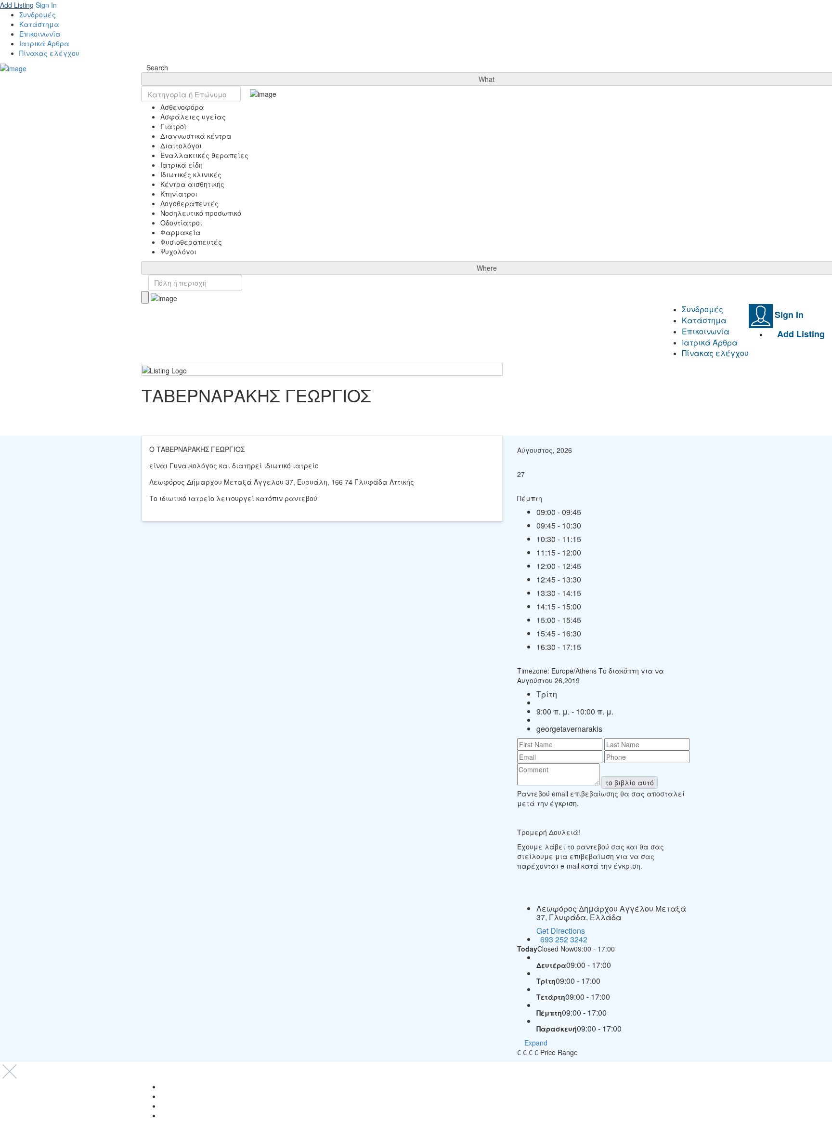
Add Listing (17, 5)
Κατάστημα (39, 24)
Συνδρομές (37, 14)
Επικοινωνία (40, 34)
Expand (534, 1042)
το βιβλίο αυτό (629, 782)
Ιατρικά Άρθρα (44, 43)
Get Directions (560, 930)
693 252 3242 (563, 939)
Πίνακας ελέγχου (49, 53)
